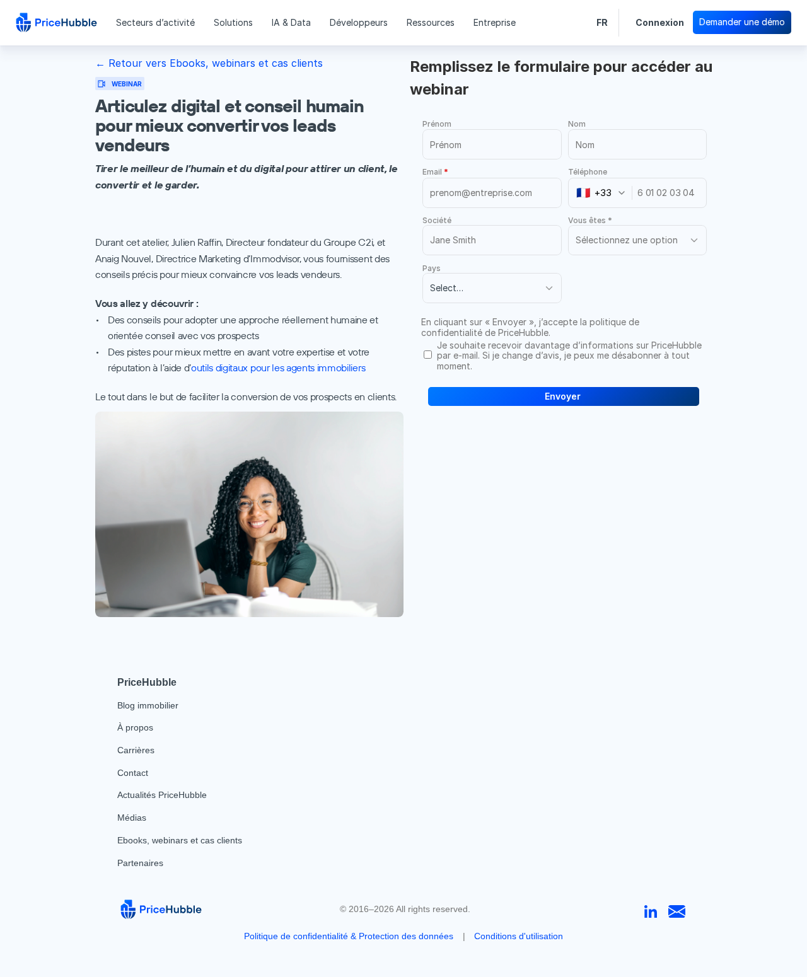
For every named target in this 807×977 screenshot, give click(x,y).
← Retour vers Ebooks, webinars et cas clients (209, 63)
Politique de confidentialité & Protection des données (348, 936)
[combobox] (604, 193)
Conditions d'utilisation (518, 936)
